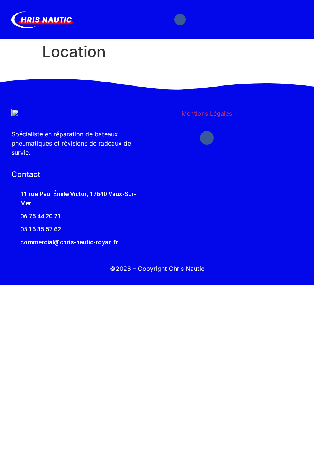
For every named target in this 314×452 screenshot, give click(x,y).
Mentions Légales (207, 113)
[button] (296, 19)
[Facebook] (180, 19)
